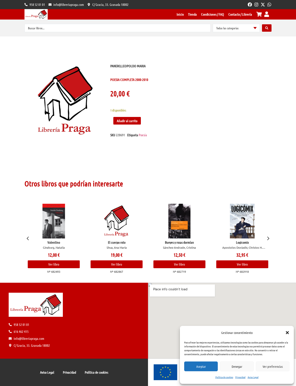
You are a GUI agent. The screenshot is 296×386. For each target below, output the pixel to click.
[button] (287, 332)
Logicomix (242, 242)
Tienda (192, 14)
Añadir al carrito (127, 121)
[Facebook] (250, 4)
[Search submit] (267, 28)
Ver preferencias (273, 366)
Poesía (143, 135)
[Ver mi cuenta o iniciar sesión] (266, 14)
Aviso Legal (253, 377)
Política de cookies (224, 377)
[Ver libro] (53, 221)
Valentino (53, 242)
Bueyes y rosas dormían (179, 242)
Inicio (180, 14)
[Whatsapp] (269, 4)
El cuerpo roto (116, 242)
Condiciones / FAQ (212, 14)
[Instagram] (256, 4)
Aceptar (201, 366)
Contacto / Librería (240, 14)
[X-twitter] (263, 4)
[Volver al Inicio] (36, 14)
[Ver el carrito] (259, 14)
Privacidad (240, 377)
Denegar (237, 366)
